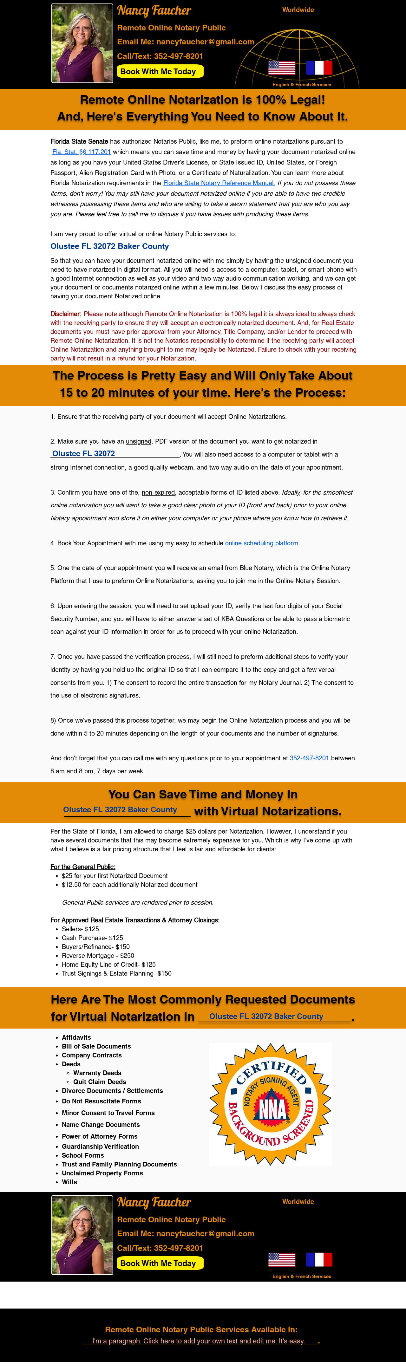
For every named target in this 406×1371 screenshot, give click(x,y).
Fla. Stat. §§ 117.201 (81, 152)
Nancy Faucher (154, 10)
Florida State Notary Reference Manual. (219, 183)
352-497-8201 (179, 56)
